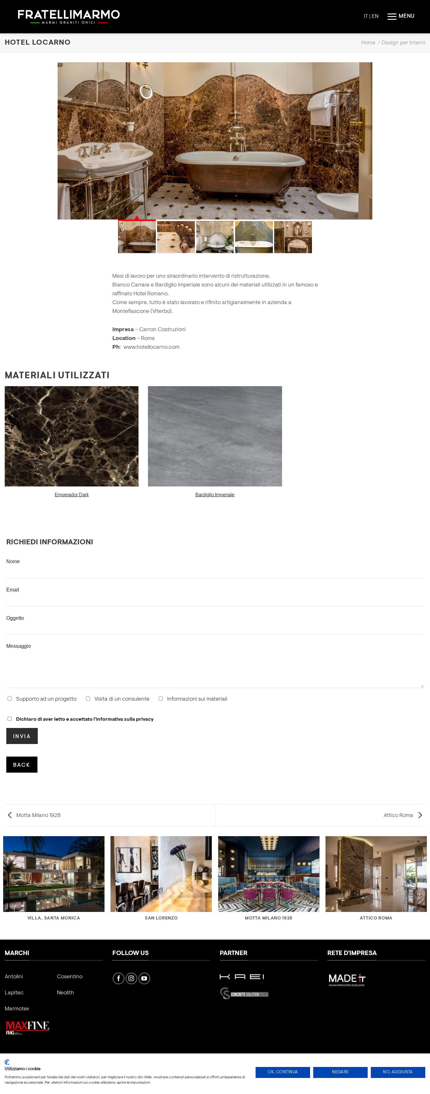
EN (375, 16)
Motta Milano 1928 (38, 816)
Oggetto (15, 618)
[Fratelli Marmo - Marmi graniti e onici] (68, 17)
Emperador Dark (72, 494)
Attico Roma (399, 816)
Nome (13, 561)
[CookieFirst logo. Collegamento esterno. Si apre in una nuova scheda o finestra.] (7, 1062)
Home (368, 43)
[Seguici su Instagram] (131, 978)
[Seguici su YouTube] (144, 978)
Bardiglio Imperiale (215, 494)
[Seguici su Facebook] (118, 978)
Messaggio (18, 646)
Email (12, 589)
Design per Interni (403, 43)
